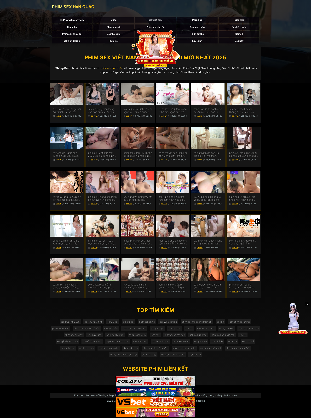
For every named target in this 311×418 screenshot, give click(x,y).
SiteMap (200, 400)
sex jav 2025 (111, 328)
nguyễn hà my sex (92, 341)
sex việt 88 (195, 354)
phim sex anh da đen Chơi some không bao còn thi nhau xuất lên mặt (243, 286)
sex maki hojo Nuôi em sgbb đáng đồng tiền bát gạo (66, 286)
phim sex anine (147, 321)
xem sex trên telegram (134, 328)
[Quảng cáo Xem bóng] (155, 381)
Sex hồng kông (71, 40)
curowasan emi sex (175, 334)
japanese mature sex (117, 341)
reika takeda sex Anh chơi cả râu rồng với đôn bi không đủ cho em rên (208, 111)
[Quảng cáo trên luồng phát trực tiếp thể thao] (155, 412)
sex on (188, 328)
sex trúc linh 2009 (70, 321)
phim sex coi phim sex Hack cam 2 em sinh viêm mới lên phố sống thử (102, 242)
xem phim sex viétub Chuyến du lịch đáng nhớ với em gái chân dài (173, 286)
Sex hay (239, 40)
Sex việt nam (155, 19)
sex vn (58, 116)
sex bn (220, 321)
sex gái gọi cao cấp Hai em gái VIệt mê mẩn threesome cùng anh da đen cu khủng (207, 154)
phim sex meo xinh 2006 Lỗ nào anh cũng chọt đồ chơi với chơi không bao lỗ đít (243, 154)
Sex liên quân (239, 27)
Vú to (114, 19)
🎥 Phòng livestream (72, 20)
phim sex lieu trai (115, 334)
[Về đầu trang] (304, 414)
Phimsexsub (114, 27)
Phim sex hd (197, 33)
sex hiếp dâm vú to (108, 348)
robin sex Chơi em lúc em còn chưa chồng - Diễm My (173, 242)
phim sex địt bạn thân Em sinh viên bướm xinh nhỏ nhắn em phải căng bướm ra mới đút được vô (173, 154)
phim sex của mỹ (73, 334)
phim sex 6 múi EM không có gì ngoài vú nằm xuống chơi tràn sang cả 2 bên (137, 154)
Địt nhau (239, 19)
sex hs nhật (174, 328)
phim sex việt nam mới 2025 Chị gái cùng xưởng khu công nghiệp (102, 154)
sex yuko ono (140, 341)
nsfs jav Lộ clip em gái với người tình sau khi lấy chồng (67, 111)
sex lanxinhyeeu (160, 341)
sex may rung (94, 334)
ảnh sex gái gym (198, 334)
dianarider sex (130, 348)
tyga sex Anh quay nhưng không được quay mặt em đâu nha (208, 242)
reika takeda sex (137, 334)
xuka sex (232, 341)
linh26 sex (113, 321)
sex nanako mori (205, 328)
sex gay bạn (157, 328)
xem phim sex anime (239, 321)
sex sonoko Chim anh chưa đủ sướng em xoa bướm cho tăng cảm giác (137, 286)
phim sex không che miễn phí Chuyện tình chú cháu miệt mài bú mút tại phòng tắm (102, 198)
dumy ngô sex (226, 328)
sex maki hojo (149, 354)
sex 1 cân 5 (248, 341)
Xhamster (71, 27)
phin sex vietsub (60, 328)
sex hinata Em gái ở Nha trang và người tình (242, 242)
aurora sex (128, 321)
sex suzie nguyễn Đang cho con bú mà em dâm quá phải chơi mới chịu (101, 111)
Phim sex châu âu (71, 33)
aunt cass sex (86, 348)
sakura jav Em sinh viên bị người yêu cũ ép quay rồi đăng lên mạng (137, 111)
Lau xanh (197, 40)
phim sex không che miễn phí (197, 321)
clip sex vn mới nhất (210, 348)
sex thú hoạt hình (94, 321)
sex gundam (200, 341)
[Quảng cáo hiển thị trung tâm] (155, 48)
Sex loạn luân (197, 27)
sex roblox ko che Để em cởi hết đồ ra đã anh (208, 286)
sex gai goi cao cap (249, 328)
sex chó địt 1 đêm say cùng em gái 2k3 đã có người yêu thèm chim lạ (66, 154)
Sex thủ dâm (114, 33)
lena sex (155, 334)
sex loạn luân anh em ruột (123, 354)
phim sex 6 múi (181, 341)
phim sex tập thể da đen (155, 348)
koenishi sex (68, 348)
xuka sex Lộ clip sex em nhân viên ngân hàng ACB (242, 198)
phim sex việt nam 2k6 (237, 348)
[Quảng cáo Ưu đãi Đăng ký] (155, 391)
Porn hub (197, 19)
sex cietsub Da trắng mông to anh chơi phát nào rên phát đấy (100, 286)
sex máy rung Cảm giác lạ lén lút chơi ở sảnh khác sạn (67, 198)
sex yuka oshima (168, 321)
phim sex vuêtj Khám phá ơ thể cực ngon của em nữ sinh (173, 111)
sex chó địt (217, 341)
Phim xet (113, 40)
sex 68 (242, 334)
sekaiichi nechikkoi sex (173, 354)
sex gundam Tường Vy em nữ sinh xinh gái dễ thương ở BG (137, 198)
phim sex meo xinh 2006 (86, 328)
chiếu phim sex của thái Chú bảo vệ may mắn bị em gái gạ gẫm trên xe (136, 242)
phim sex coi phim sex (223, 334)
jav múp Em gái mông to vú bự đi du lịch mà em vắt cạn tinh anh (207, 198)
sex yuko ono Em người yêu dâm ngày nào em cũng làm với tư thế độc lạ (173, 198)
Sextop (239, 33)
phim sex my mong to (184, 348)
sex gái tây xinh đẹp (67, 341)
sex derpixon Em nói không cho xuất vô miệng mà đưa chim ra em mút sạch (243, 111)
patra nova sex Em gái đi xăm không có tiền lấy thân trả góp (66, 242)
